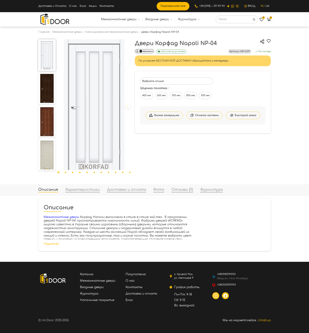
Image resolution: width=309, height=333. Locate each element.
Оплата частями (207, 115)
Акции (93, 6)
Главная (43, 32)
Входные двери (157, 19)
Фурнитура (187, 19)
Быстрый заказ (245, 115)
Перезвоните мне (173, 6)
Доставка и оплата (126, 190)
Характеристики (82, 190)
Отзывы (182, 190)
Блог (83, 6)
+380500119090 (226, 284)
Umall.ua (264, 320)
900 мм (205, 95)
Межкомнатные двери (118, 19)
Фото (158, 190)
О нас (73, 6)
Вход (251, 6)
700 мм (176, 95)
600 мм (161, 95)
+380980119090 (226, 274)
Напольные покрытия (97, 300)
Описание (48, 190)
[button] (47, 41)
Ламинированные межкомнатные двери (111, 32)
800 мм (190, 95)
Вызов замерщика (166, 115)
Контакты (106, 6)
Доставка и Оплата (52, 6)
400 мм (146, 95)
